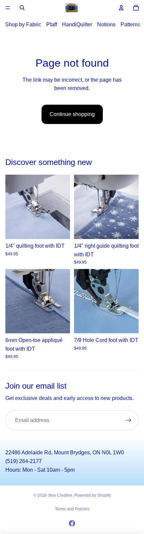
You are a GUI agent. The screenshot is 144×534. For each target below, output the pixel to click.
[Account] (121, 7)
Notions (106, 24)
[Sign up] (129, 420)
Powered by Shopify (92, 495)
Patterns (130, 24)
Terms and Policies (72, 509)
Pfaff (51, 24)
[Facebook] (72, 523)
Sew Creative (60, 495)
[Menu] (7, 7)
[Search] (22, 7)
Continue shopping (72, 114)
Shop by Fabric (23, 24)
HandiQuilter (77, 24)
